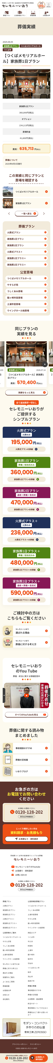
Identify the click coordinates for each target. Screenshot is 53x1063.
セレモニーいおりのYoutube (27, 866)
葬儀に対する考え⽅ (10, 968)
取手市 (30, 959)
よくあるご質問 (8, 981)
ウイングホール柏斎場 (36, 927)
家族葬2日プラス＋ (10, 927)
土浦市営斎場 (33, 914)
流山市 (30, 976)
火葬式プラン (8, 906)
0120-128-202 (18, 1058)
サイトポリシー (35, 1044)
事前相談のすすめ (34, 990)
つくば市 (31, 937)
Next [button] (45, 364)
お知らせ (6, 995)
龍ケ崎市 (31, 954)
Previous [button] (8, 364)
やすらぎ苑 (32, 919)
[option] (26, 84)
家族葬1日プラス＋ (10, 923)
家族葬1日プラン (9, 910)
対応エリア (32, 932)
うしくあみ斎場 (33, 910)
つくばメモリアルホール (37, 906)
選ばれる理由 (8, 973)
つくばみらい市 (33, 967)
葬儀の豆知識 (33, 994)
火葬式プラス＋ (8, 919)
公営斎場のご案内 (9, 932)
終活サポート (33, 1003)
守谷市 (30, 963)
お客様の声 (46, 15)
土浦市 (30, 950)
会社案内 (6, 999)
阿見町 (30, 946)
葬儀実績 (33, 15)
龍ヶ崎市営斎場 (33, 923)
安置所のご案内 (8, 977)
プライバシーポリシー (20, 1044)
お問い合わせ (21, 874)
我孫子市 (31, 981)
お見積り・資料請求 (24, 870)
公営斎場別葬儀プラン (36, 901)
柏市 (29, 972)
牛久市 (30, 941)
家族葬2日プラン (9, 914)
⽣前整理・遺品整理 (35, 999)
